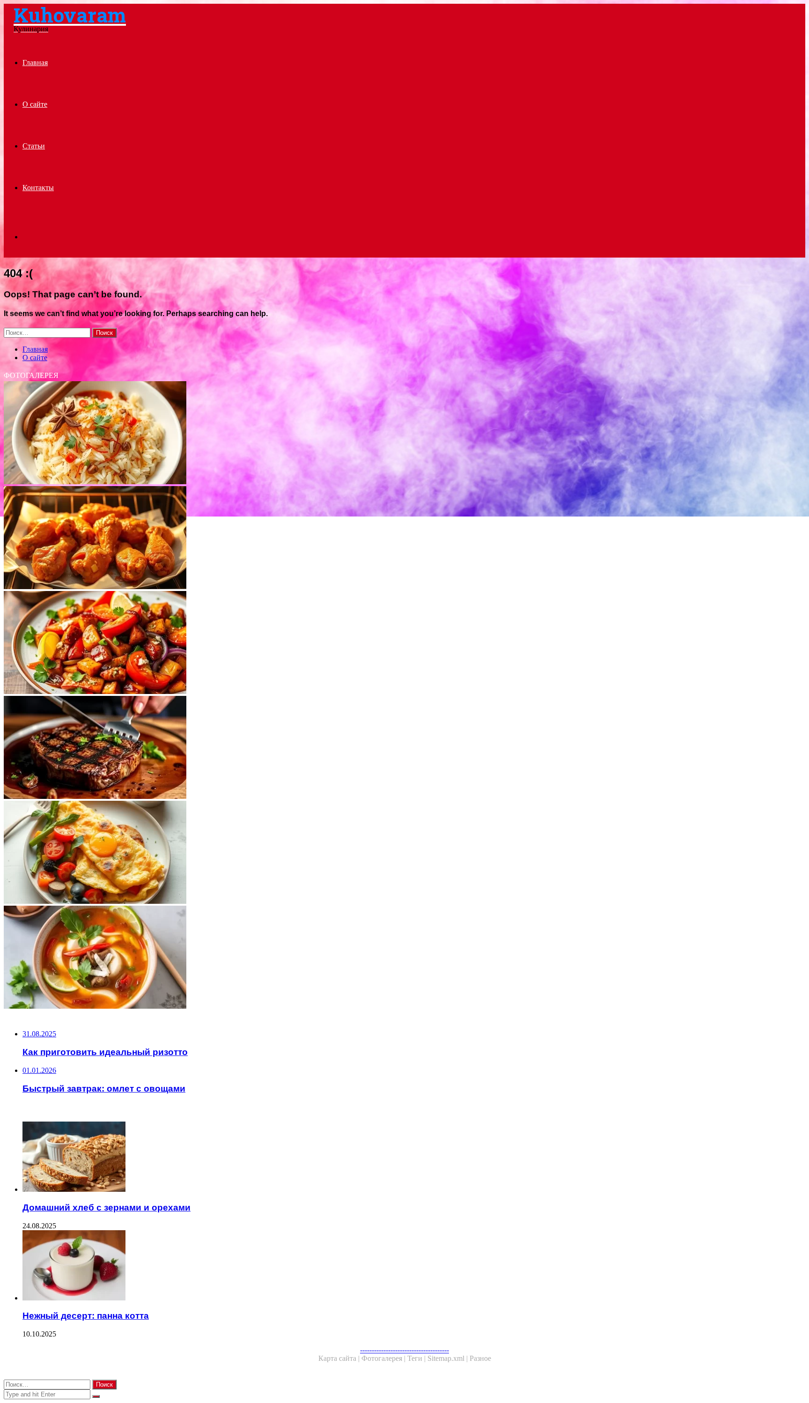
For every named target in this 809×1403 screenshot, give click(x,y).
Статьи (33, 146)
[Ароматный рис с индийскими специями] (285, 433)
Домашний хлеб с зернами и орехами (106, 1207)
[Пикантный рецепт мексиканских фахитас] (285, 643)
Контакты (38, 188)
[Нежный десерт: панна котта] (294, 1266)
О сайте (34, 104)
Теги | (417, 1358)
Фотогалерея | (384, 1358)
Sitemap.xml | (448, 1358)
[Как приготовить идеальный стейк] (285, 748)
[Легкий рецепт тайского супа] (285, 958)
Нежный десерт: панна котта (85, 1316)
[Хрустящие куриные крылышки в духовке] (285, 538)
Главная (35, 62)
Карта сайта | (339, 1358)
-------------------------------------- (404, 1350)
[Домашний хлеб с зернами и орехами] (294, 1158)
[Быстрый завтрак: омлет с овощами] (285, 853)
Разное (480, 1358)
